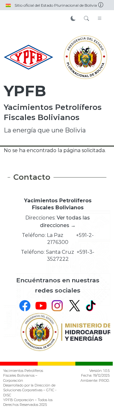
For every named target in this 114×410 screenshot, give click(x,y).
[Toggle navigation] (99, 19)
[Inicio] (28, 57)
